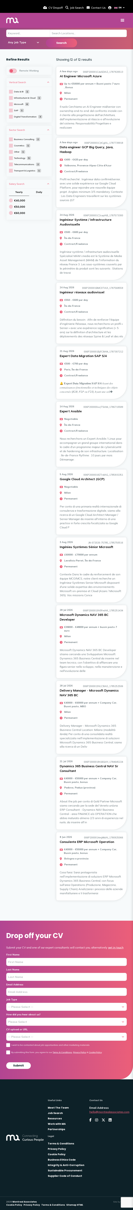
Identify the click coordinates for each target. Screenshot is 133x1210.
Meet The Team (58, 1107)
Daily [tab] (39, 192)
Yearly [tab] (19, 192)
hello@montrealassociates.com (109, 1112)
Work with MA (57, 1124)
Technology (22, 158)
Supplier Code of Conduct (65, 1176)
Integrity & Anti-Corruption (66, 1165)
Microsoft (21, 104)
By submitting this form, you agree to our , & (56, 1052)
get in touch (115, 947)
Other (19, 151)
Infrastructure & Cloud (27, 98)
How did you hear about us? (23, 1014)
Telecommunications (26, 164)
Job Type (11, 999)
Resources (55, 1118)
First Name (12, 954)
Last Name (12, 969)
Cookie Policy (95, 1052)
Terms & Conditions (62, 1052)
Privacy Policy (79, 1052)
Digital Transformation (27, 116)
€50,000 (19, 206)
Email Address (14, 984)
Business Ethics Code (62, 1159)
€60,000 (19, 213)
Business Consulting (26, 139)
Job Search (55, 1113)
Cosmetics (21, 145)
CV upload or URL (17, 1029)
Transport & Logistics (27, 170)
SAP (18, 110)
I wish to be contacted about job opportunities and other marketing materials (50, 1045)
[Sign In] (109, 8)
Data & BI (21, 91)
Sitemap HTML (74, 1204)
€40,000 (19, 200)
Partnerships (56, 1129)
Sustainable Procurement (65, 1170)
